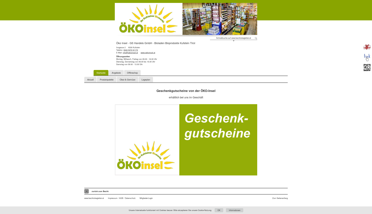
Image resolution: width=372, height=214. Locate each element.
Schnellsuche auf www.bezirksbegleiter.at (233, 38)
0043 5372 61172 (131, 50)
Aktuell (90, 79)
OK (219, 210)
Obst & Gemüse (127, 79)
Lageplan (146, 79)
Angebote (116, 72)
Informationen (234, 210)
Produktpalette (106, 79)
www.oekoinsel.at (148, 52)
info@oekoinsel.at (130, 52)
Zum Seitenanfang (280, 198)
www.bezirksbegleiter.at (94, 198)
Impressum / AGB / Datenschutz (122, 198)
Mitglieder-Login (146, 198)
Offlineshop (132, 72)
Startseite (100, 72)
